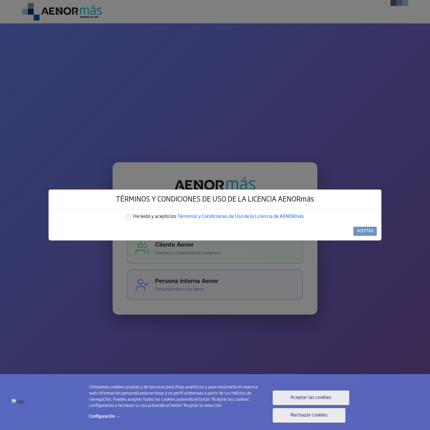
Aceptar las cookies (310, 397)
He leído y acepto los (218, 216)
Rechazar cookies (309, 415)
